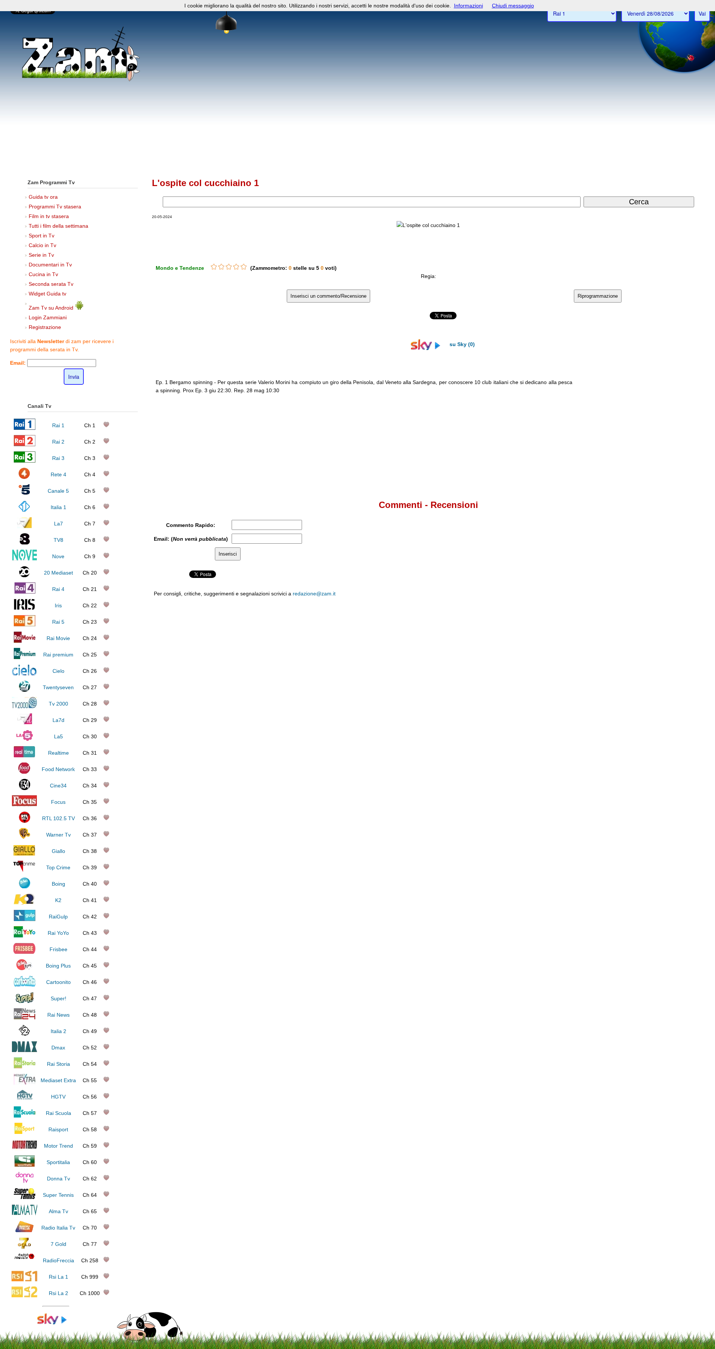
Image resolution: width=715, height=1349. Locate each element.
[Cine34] (25, 788)
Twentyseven (58, 687)
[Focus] (24, 805)
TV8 (58, 540)
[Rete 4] (24, 477)
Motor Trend (58, 1146)
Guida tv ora (43, 197)
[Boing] (24, 886)
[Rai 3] (24, 461)
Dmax (58, 1048)
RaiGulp (58, 917)
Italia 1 (58, 507)
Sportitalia (58, 1162)
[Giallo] (24, 854)
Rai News (58, 1015)
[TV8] (24, 543)
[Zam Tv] (81, 80)
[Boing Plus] (24, 968)
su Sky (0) (461, 344)
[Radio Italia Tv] (24, 1230)
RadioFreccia (58, 1260)
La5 (58, 736)
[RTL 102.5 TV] (24, 821)
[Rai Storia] (24, 1067)
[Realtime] (24, 755)
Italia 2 (58, 1031)
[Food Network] (24, 772)
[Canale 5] (24, 493)
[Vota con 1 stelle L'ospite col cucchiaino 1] (214, 267)
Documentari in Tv (50, 265)
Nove (58, 556)
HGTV (58, 1097)
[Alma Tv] (24, 1214)
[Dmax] (24, 1050)
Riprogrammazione (598, 296)
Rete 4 (58, 474)
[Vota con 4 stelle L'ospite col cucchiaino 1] (236, 267)
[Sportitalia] (25, 1165)
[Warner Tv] (24, 837)
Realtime (58, 753)
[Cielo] (24, 674)
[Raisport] (25, 1132)
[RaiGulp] (24, 919)
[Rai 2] (24, 444)
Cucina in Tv (43, 274)
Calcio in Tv (42, 245)
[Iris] (24, 608)
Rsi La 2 (58, 1293)
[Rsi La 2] (24, 1296)
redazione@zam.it (314, 594)
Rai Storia (58, 1064)
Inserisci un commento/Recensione (328, 296)
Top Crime (58, 867)
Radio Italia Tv (58, 1228)
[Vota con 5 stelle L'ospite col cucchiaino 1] (244, 267)
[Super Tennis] (24, 1198)
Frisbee (58, 949)
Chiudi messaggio (513, 6)
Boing (58, 884)
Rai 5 (58, 622)
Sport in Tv (41, 236)
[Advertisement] (357, 115)
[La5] (24, 739)
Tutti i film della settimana (58, 226)
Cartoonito (58, 982)
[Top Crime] (24, 870)
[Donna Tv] (25, 1181)
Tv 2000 (58, 704)
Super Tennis (58, 1195)
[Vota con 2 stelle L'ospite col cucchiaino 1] (221, 267)
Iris (58, 605)
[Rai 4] (24, 592)
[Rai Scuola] (24, 1116)
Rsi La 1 (58, 1277)
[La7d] (24, 723)
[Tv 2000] (24, 706)
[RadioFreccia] (24, 1263)
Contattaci (458, 749)
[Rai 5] (24, 624)
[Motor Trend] (24, 1148)
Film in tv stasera (49, 216)
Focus (58, 802)
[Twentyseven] (24, 690)
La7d (58, 720)
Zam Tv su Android (52, 308)
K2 (58, 900)
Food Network (58, 769)
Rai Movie (58, 638)
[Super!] (24, 1001)
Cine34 (58, 786)
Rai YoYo (58, 933)
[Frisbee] (24, 952)
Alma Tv (58, 1211)
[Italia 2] (24, 1034)
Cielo (58, 671)
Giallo (58, 851)
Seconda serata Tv (51, 284)
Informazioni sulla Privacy (545, 749)
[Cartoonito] (24, 985)
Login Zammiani (48, 317)
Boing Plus (58, 966)
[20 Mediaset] (24, 575)
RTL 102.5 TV (58, 818)
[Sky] (55, 1323)
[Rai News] (24, 1017)
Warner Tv (58, 835)
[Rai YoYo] (24, 936)
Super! (58, 998)
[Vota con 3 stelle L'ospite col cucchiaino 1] (229, 267)
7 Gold (58, 1244)
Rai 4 (58, 589)
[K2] (24, 903)
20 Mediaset (58, 573)
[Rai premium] (24, 657)
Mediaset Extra (58, 1080)
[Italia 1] (24, 510)
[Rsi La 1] (24, 1279)
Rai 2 (58, 442)
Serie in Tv (41, 255)
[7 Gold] (24, 1247)
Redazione (483, 749)
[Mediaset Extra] (24, 1083)
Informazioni (468, 6)
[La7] (24, 526)
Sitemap (506, 749)
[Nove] (24, 559)
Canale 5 (58, 491)
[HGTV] (24, 1099)
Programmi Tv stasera (55, 207)
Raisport (58, 1129)
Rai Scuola (58, 1113)
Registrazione (45, 327)
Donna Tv (58, 1179)
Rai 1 (58, 425)
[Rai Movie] (24, 641)
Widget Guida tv (47, 294)
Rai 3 (58, 458)
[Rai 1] (24, 428)
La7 (58, 524)
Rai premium (58, 655)
